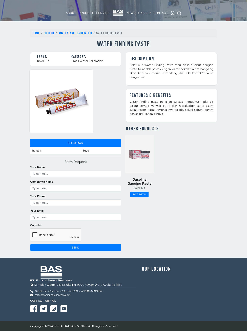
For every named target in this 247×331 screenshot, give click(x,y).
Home (36, 33)
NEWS (131, 13)
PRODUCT (86, 13)
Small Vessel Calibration (75, 33)
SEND (75, 247)
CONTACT (161, 13)
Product (49, 33)
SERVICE (103, 13)
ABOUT (71, 13)
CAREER (144, 13)
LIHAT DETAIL (139, 194)
